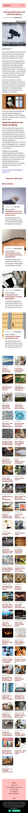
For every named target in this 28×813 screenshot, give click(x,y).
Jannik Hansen (17, 17)
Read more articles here (14, 178)
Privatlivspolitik (16, 810)
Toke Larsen (17, 206)
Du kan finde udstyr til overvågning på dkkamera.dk (12, 171)
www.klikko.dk (15, 793)
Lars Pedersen (17, 290)
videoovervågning (21, 21)
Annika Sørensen (18, 248)
